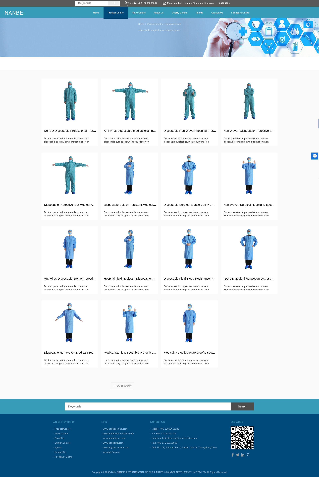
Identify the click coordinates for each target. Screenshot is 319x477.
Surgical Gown (173, 24)
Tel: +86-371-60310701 (164, 433)
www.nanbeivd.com (113, 442)
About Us (158, 12)
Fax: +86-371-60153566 (164, 442)
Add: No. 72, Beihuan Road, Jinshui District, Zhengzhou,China (184, 447)
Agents (199, 12)
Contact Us (217, 12)
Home (96, 12)
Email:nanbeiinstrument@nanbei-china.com (175, 438)
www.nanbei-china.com (115, 428)
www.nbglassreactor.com (116, 447)
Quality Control (179, 12)
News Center (139, 12)
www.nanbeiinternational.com (118, 433)
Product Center (116, 12)
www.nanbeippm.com (114, 438)
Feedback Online (240, 12)
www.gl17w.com (111, 452)
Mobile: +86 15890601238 (165, 428)
